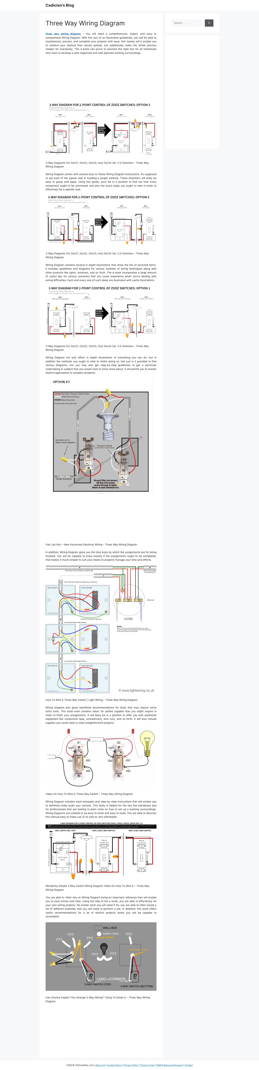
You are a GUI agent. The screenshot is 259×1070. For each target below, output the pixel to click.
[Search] (209, 23)
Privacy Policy (131, 1065)
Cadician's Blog (60, 5)
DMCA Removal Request (170, 1065)
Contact (189, 1065)
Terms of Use (147, 1065)
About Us (100, 1065)
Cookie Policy (114, 1065)
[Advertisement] (101, 80)
